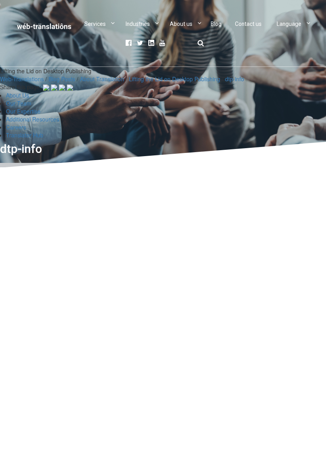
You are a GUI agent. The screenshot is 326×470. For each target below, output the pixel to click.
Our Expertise (23, 111)
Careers (16, 127)
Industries (138, 24)
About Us (17, 95)
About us (181, 24)
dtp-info (234, 79)
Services (95, 24)
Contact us (248, 24)
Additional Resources (32, 119)
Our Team (18, 103)
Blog (216, 24)
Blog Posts (62, 79)
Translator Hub (24, 135)
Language (289, 24)
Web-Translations (22, 79)
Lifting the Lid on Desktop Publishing (174, 79)
